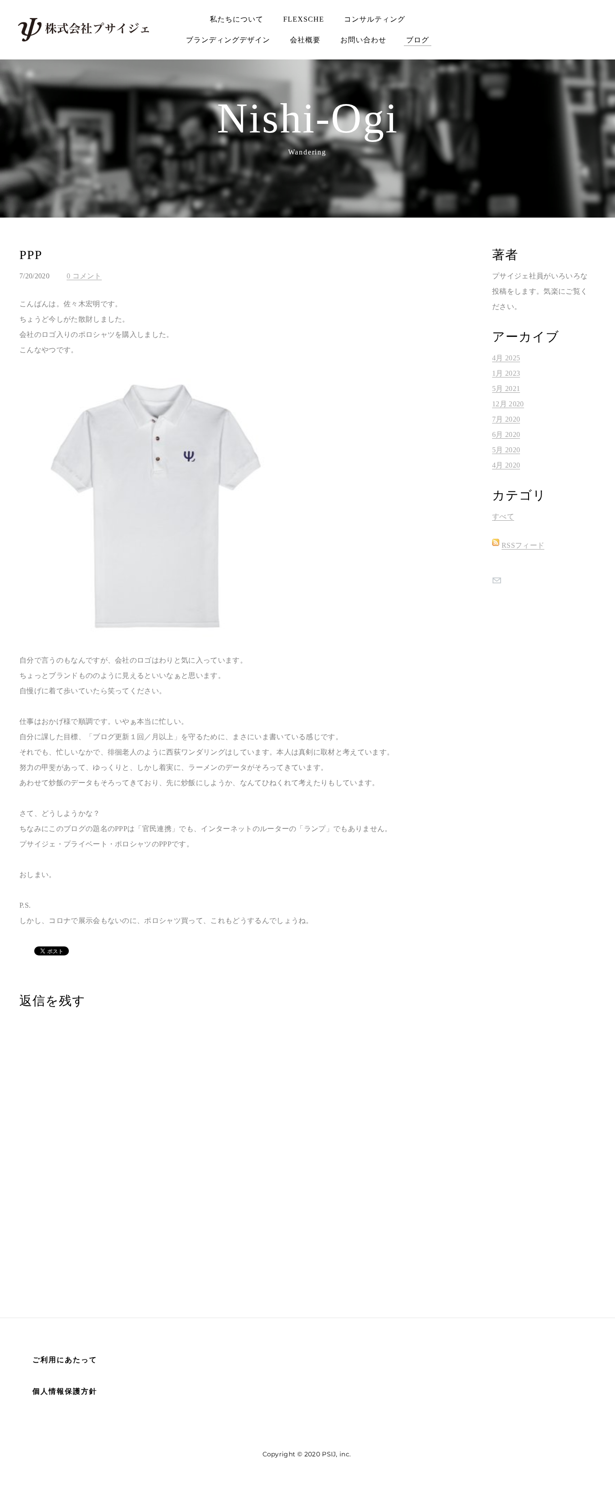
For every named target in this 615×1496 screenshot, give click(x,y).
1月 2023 (506, 373)
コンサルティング (374, 19)
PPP (30, 255)
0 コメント (84, 276)
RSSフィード (523, 545)
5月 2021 (506, 388)
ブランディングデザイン (228, 40)
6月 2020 (506, 434)
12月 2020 (508, 404)
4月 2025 (506, 358)
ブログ (417, 40)
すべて (503, 516)
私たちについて (236, 19)
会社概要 (305, 40)
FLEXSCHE (303, 19)
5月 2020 (506, 450)
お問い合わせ (363, 40)
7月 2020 (506, 419)
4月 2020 (506, 465)
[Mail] (496, 580)
